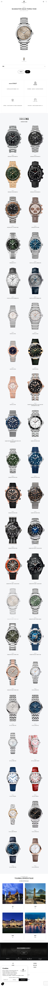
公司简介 (13, 965)
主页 (13, 963)
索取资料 (21, 71)
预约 (27, 71)
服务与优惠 (35, 965)
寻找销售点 (35, 963)
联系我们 (35, 967)
